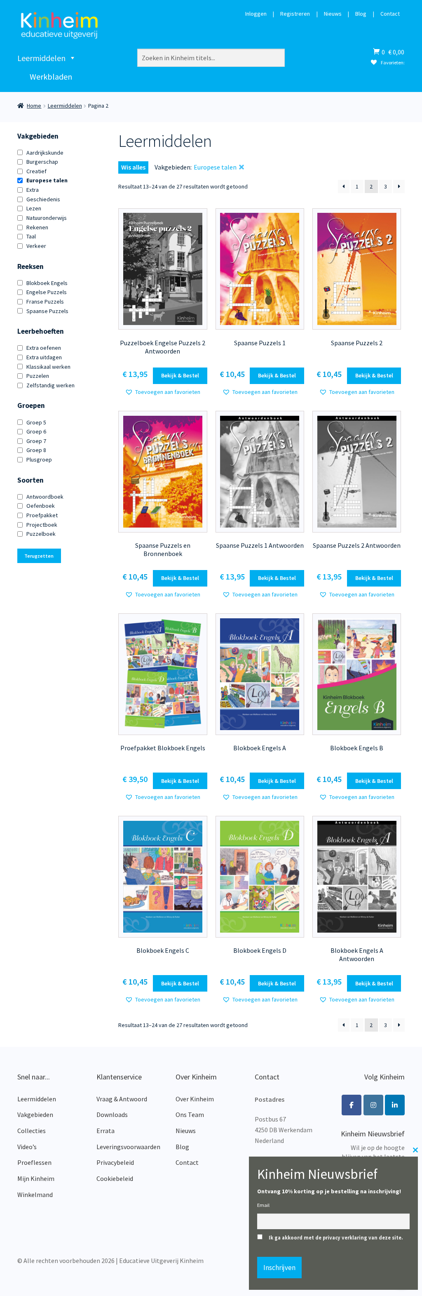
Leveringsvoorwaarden (128, 1147)
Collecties (31, 1130)
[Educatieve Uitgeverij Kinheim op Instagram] (373, 1105)
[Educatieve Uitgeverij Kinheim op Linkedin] (395, 1105)
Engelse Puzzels (46, 292)
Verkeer (36, 246)
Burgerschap (42, 161)
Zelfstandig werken (50, 385)
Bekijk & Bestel (180, 375)
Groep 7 (36, 441)
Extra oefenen (43, 347)
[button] (162, 392)
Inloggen (256, 14)
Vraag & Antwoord (121, 1099)
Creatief (36, 171)
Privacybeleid (115, 1162)
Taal (31, 236)
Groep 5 (36, 422)
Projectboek (41, 524)
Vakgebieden (35, 1114)
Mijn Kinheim (35, 1178)
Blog (360, 14)
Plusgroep (39, 459)
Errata (105, 1130)
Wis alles (133, 167)
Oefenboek (40, 505)
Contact (390, 14)
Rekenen (37, 227)
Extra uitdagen (44, 357)
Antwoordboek (44, 496)
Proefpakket (42, 515)
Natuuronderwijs (46, 217)
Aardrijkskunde (44, 152)
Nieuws (333, 14)
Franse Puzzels (45, 301)
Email (263, 1205)
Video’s (27, 1147)
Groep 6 (36, 431)
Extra (32, 189)
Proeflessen (34, 1162)
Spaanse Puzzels (47, 311)
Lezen (33, 208)
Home (34, 105)
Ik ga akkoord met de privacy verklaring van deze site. (336, 1238)
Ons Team (190, 1114)
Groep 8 (36, 450)
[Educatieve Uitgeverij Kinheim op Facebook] (351, 1105)
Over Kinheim (195, 1099)
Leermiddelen (41, 58)
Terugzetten (39, 556)
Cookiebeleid (114, 1178)
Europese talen (47, 180)
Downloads (112, 1114)
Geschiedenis (43, 199)
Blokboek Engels (47, 283)
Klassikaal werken (48, 366)
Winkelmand (35, 1194)
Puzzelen (37, 375)
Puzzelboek (41, 533)
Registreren (295, 14)
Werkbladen (51, 76)
